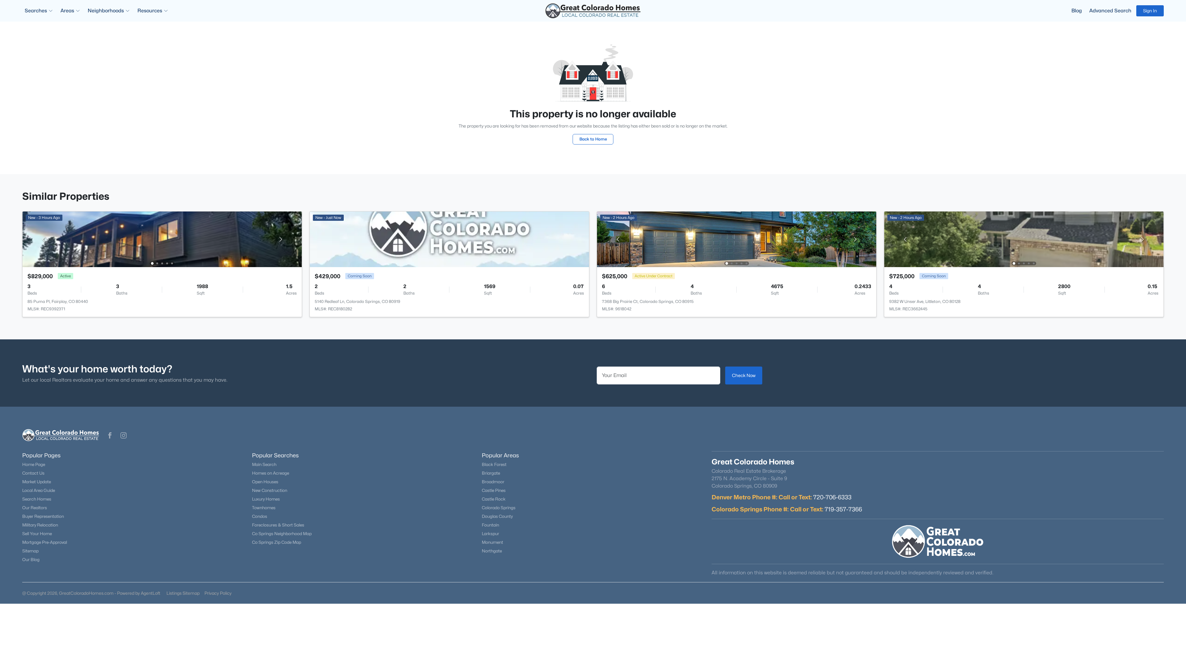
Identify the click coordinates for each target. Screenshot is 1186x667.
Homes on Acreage (270, 473)
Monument (492, 542)
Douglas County (497, 516)
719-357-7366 (843, 509)
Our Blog (31, 559)
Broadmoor (493, 481)
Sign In (1150, 10)
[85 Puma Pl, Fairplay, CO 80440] (162, 239)
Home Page (33, 464)
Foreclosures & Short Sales (278, 524)
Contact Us (33, 473)
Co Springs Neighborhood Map (282, 533)
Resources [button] (149, 11)
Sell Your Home (37, 533)
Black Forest (494, 464)
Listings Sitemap (183, 593)
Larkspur (490, 533)
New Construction (269, 490)
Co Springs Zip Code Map (276, 542)
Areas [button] (67, 11)
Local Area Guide (38, 490)
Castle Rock (494, 499)
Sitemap (30, 550)
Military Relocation (40, 524)
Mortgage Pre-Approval (44, 542)
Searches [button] (36, 11)
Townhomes (263, 507)
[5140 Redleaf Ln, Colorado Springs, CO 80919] (449, 239)
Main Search (264, 464)
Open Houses (265, 481)
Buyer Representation (43, 516)
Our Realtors (34, 507)
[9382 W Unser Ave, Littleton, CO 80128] (1023, 239)
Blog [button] (1076, 11)
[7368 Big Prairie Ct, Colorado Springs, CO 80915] (736, 239)
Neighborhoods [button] (106, 11)
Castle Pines (494, 490)
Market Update (36, 481)
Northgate (492, 550)
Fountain (490, 524)
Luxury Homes (266, 499)
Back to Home (593, 138)
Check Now (743, 375)
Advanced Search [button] (1110, 11)
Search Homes (36, 499)
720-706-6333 (832, 497)
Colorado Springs (498, 507)
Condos (259, 516)
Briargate (491, 473)
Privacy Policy (218, 593)
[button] (110, 435)
